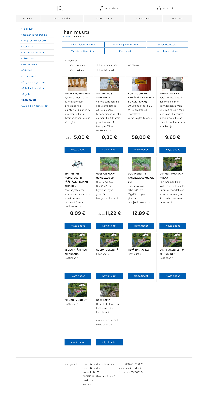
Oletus (135, 65)
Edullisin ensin (109, 65)
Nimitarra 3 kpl (169, 93)
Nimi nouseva (77, 65)
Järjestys (72, 60)
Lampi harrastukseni (167, 51)
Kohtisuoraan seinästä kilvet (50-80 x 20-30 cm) (141, 97)
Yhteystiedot (143, 18)
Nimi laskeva (77, 70)
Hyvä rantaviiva (138, 249)
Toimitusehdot (61, 18)
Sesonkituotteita (167, 44)
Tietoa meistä (104, 18)
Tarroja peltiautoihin (83, 51)
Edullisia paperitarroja (125, 44)
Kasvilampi (103, 300)
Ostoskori (177, 18)
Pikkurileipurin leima (83, 44)
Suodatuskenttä (107, 249)
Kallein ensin (108, 70)
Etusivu (27, 18)
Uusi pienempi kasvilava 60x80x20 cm (141, 177)
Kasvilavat (125, 51)
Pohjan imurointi (76, 300)
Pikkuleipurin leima (78, 93)
